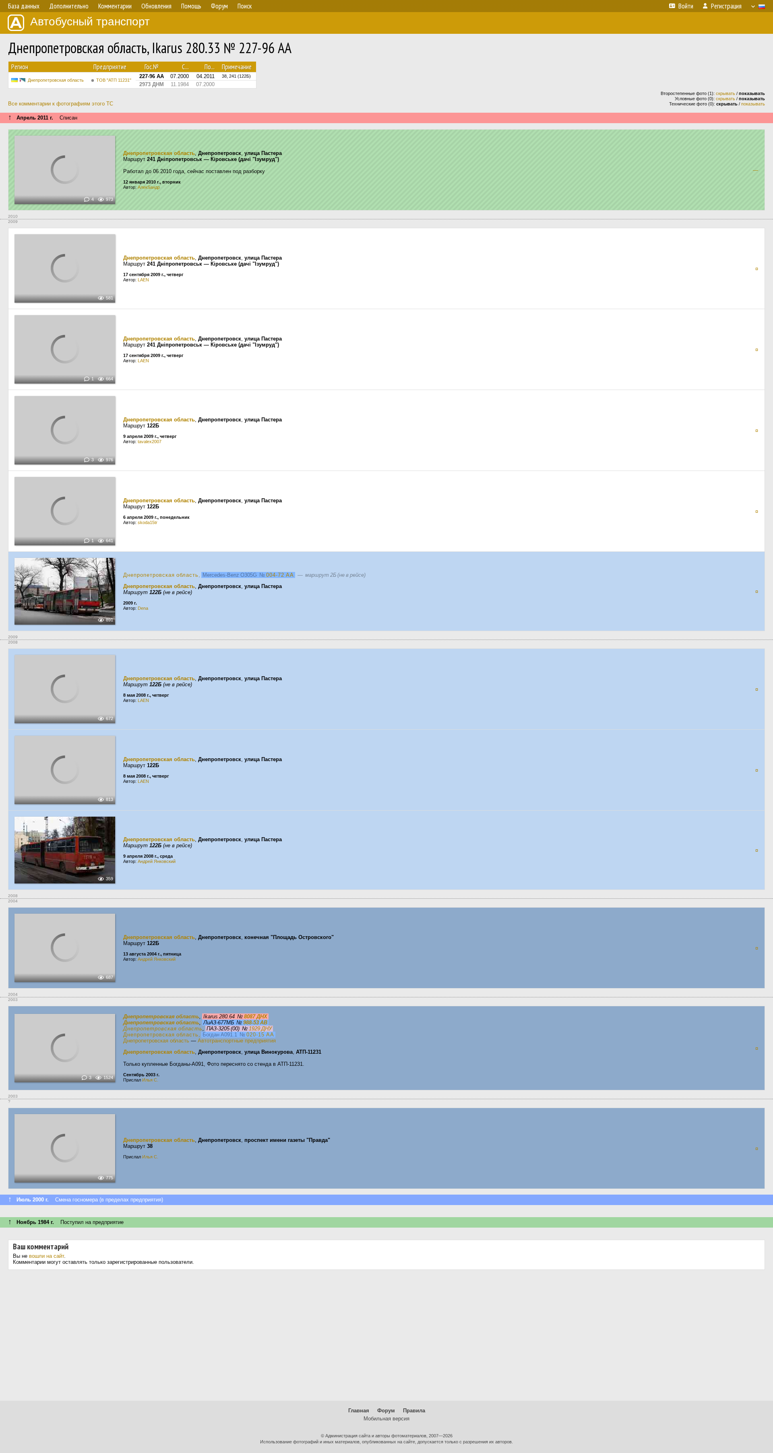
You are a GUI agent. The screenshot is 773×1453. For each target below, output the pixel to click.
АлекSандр (149, 187)
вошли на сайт (46, 1256)
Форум (386, 1411)
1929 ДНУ (260, 1029)
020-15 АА (260, 1035)
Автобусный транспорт (90, 21)
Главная (358, 1411)
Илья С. (150, 1079)
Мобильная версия (386, 1419)
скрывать (725, 93)
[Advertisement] (386, 1338)
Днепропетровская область (56, 80)
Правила (414, 1411)
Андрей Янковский (157, 861)
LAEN (143, 279)
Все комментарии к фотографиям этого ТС (60, 104)
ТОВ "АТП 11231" (113, 80)
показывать (753, 103)
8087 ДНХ (255, 1016)
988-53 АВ (255, 1023)
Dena (143, 608)
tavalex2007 (149, 441)
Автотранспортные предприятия (237, 1041)
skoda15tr (147, 522)
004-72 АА (280, 575)
